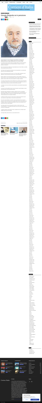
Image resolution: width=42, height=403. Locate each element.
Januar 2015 (31, 202)
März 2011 (31, 255)
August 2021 (31, 119)
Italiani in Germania (7, 13)
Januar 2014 (31, 216)
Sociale (24, 2)
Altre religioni (31, 277)
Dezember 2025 (31, 53)
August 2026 (31, 43)
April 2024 (30, 78)
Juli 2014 (30, 209)
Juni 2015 (30, 196)
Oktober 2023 (31, 86)
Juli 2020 (30, 134)
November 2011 (31, 248)
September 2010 (31, 263)
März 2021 (31, 125)
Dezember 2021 (31, 114)
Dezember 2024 (31, 68)
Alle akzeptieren (35, 399)
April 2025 (30, 63)
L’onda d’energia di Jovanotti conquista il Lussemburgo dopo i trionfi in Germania (35, 29)
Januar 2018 (31, 168)
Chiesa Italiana (31, 287)
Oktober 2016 (31, 182)
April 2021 (30, 124)
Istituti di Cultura (21, 132)
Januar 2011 (31, 258)
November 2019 (31, 144)
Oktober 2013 (31, 220)
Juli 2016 (30, 186)
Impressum (8, 0)
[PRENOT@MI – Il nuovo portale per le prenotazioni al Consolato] (17, 364)
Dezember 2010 (31, 259)
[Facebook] (39, 0)
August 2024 (31, 73)
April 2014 (30, 212)
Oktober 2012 (31, 235)
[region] (31, 397)
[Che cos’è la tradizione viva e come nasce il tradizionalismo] (3, 364)
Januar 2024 (31, 82)
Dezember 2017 (31, 169)
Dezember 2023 (31, 83)
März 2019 (31, 153)
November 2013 (31, 219)
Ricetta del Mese (31, 324)
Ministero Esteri (31, 309)
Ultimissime (31, 340)
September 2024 (31, 72)
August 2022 (31, 104)
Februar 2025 (31, 66)
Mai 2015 (30, 197)
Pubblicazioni (31, 321)
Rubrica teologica (32, 331)
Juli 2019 (30, 148)
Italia (30, 301)
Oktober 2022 (31, 101)
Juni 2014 (30, 210)
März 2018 (31, 166)
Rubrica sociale (31, 330)
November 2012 (31, 234)
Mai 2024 (30, 77)
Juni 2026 (30, 45)
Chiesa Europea (31, 286)
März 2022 (31, 110)
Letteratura (31, 306)
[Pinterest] (5, 19)
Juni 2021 (30, 121)
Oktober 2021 (31, 116)
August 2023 (31, 88)
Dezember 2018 (31, 157)
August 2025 (31, 58)
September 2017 (31, 173)
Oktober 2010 (31, 262)
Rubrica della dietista (32, 325)
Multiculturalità (31, 316)
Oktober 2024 (31, 71)
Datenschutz (33, 397)
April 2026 (30, 48)
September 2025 (31, 57)
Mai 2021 (30, 123)
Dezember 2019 (31, 143)
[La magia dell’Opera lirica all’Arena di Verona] (3, 371)
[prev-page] (1, 137)
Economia (30, 292)
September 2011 (31, 250)
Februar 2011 (31, 257)
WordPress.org (31, 353)
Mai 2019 (30, 150)
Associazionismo (31, 282)
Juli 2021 (30, 120)
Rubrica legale (31, 326)
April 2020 (30, 138)
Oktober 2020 (31, 131)
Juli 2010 (30, 264)
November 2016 (31, 181)
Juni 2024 (30, 76)
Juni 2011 (30, 252)
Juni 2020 (30, 135)
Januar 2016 (31, 188)
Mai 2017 (30, 178)
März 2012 (31, 243)
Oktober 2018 (31, 159)
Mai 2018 (30, 163)
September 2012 (31, 236)
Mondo (30, 312)
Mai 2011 (30, 253)
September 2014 (31, 207)
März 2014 (31, 214)
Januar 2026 (31, 52)
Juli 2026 (30, 44)
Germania (30, 296)
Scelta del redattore (32, 334)
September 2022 (31, 102)
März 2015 (31, 200)
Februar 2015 (31, 201)
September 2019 (31, 147)
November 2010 (31, 260)
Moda (30, 311)
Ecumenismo (31, 293)
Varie (27, 2)
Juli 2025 (30, 59)
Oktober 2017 (31, 172)
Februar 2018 (31, 167)
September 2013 (31, 221)
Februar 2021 (31, 126)
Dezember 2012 (31, 233)
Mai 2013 (30, 226)
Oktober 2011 (31, 249)
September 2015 (31, 193)
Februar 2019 (31, 154)
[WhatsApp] (7, 19)
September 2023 (31, 87)
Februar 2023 (31, 96)
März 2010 (31, 269)
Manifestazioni (31, 307)
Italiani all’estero (12, 2)
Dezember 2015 (31, 190)
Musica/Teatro (31, 317)
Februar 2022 (31, 111)
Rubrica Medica (31, 328)
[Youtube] (40, 0)
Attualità (6, 2)
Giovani (30, 297)
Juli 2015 (30, 195)
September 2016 (31, 183)
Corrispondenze (31, 290)
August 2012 (31, 238)
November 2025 (31, 54)
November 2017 (31, 171)
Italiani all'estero (2, 13)
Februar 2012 (31, 244)
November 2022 (31, 100)
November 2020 (31, 130)
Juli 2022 (30, 105)
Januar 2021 (31, 128)
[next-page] (2, 137)
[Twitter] (3, 19)
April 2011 (30, 254)
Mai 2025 (30, 62)
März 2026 (31, 49)
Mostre (30, 314)
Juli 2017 (30, 176)
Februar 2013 (31, 230)
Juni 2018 (30, 162)
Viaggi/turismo (31, 343)
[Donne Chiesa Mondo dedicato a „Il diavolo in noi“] (3, 367)
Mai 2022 (30, 107)
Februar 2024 (31, 81)
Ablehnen (27, 399)
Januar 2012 (31, 245)
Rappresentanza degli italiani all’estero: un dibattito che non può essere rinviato (4, 134)
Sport (30, 338)
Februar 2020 (31, 140)
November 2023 (31, 85)
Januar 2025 (31, 67)
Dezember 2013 (31, 217)
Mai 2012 (30, 240)
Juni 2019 (30, 149)
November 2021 (31, 115)
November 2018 (31, 158)
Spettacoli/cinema (32, 336)
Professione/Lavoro (32, 320)
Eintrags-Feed (31, 350)
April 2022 (30, 109)
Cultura (31, 2)
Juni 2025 (30, 61)
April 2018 (30, 164)
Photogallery (31, 319)
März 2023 (31, 95)
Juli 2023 (30, 90)
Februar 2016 (31, 187)
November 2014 (31, 205)
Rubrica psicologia (32, 329)
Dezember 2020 (31, 129)
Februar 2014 (31, 215)
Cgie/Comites (31, 285)
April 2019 (30, 152)
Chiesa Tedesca (31, 288)
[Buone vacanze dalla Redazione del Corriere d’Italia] (14, 130)
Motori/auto (31, 315)
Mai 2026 (30, 47)
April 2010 (30, 268)
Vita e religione (19, 2)
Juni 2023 (30, 91)
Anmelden (30, 349)
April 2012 (30, 241)
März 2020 (31, 139)
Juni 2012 (30, 239)
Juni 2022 (30, 106)
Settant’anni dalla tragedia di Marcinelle (34, 24)
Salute (30, 333)
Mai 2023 (30, 92)
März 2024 (31, 80)
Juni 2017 (30, 177)
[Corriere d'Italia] (21, 8)
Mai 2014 (30, 211)
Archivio (30, 281)
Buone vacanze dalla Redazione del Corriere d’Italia (34, 34)
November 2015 (31, 191)
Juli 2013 (30, 224)
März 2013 (31, 229)
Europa (30, 295)
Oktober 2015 (31, 192)
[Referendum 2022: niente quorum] (17, 367)
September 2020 (31, 133)
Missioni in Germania (32, 310)
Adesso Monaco (31, 276)
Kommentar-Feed (32, 352)
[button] (40, 2)
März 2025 (31, 64)
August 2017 (31, 174)
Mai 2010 (30, 267)
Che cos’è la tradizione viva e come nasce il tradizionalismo (34, 31)
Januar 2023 (31, 97)
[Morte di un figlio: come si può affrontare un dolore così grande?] (17, 371)
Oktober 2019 (31, 145)
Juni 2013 (30, 225)
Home (2, 2)
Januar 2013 (31, 231)
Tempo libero (31, 339)
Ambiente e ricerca (32, 278)
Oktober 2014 (31, 206)
